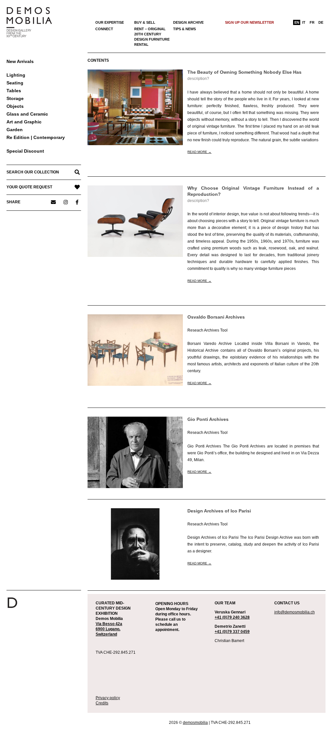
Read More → (199, 152)
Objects (15, 106)
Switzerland (106, 634)
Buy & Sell (144, 22)
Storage (15, 98)
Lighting (15, 75)
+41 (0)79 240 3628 (232, 617)
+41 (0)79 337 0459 (232, 631)
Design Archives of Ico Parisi (219, 511)
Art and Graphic (24, 121)
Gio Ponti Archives (208, 419)
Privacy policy (108, 698)
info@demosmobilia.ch (294, 612)
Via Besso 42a (109, 624)
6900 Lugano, (108, 629)
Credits (102, 703)
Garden (14, 129)
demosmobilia (195, 722)
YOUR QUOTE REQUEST (29, 187)
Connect (104, 29)
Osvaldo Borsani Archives (216, 317)
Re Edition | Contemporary (35, 137)
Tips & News (184, 29)
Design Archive (188, 22)
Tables (13, 90)
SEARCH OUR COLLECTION (32, 172)
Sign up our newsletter (249, 22)
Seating (14, 82)
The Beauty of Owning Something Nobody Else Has (244, 72)
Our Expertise (109, 22)
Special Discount (25, 151)
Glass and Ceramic (27, 114)
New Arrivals (20, 61)
